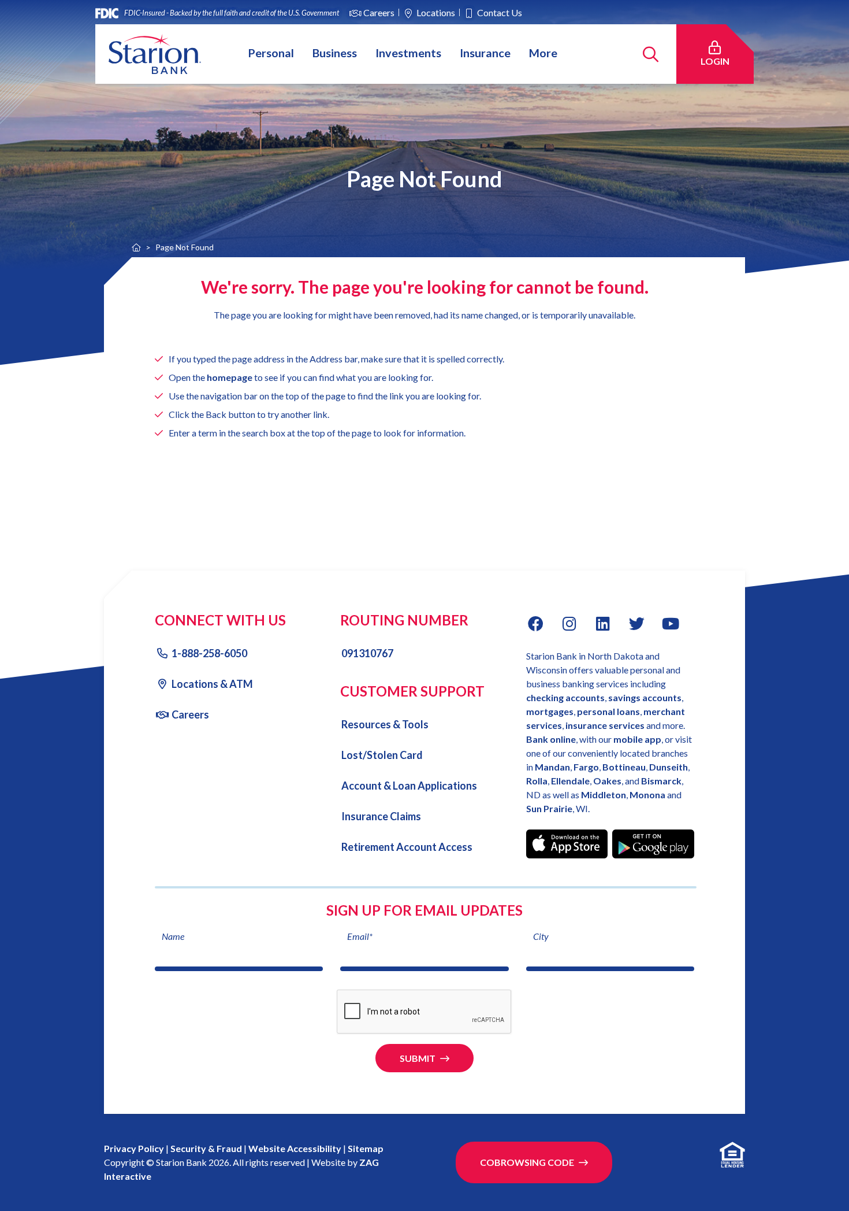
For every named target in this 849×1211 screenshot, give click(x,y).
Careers (378, 12)
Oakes (607, 780)
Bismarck (661, 780)
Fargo (586, 766)
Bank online (551, 739)
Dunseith (668, 766)
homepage (229, 377)
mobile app (637, 739)
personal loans (608, 711)
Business (334, 52)
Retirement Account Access (406, 846)
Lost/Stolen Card (382, 755)
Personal (271, 52)
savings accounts (645, 697)
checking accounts (565, 697)
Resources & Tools (385, 724)
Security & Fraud (206, 1148)
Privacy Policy (134, 1148)
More (543, 52)
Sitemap (365, 1148)
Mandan (552, 766)
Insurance (485, 52)
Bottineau (624, 766)
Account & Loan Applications (409, 785)
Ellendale (570, 780)
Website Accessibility (294, 1148)
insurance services (605, 725)
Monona (648, 794)
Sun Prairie (549, 808)
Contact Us (499, 12)
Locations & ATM (212, 683)
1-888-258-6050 (209, 653)
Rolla (537, 780)
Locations (435, 12)
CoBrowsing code (527, 1162)
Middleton (603, 794)
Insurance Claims (381, 816)
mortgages (550, 711)
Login (722, 60)
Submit (417, 1058)
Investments (408, 52)
